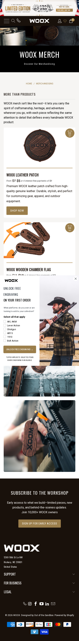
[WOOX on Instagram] (30, 604)
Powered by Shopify (64, 615)
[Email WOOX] (53, 604)
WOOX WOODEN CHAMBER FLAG (28, 269)
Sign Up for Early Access (39, 523)
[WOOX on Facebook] (36, 604)
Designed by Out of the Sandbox (37, 615)
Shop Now (17, 210)
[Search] (13, 21)
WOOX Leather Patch (22, 175)
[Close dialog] (75, 278)
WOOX (16, 615)
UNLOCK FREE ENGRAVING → (19, 349)
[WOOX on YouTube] (41, 604)
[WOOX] (39, 21)
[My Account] (59, 21)
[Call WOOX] (19, 20)
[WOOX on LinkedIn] (47, 604)
